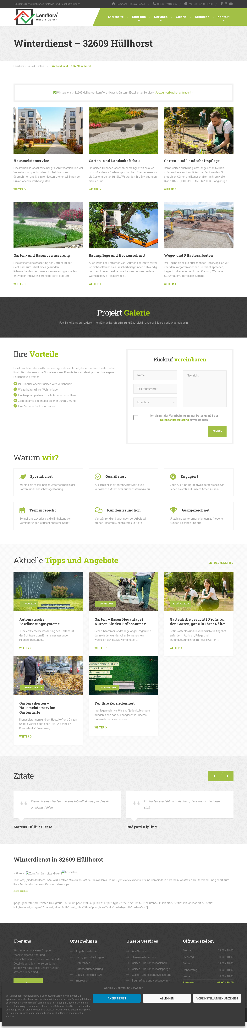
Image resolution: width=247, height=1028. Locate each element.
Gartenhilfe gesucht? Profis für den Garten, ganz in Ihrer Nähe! (197, 621)
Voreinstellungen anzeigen (217, 998)
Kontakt (223, 17)
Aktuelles (202, 17)
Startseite (116, 17)
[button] (225, 776)
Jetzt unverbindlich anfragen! (173, 92)
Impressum (83, 980)
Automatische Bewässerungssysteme (39, 621)
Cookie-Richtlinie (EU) (89, 974)
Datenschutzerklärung (174, 419)
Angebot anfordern (87, 951)
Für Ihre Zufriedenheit (115, 703)
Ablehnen (167, 998)
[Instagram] (226, 3)
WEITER (18, 189)
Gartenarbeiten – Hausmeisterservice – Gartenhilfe (38, 708)
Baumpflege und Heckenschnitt (117, 255)
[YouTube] (231, 3)
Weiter (24, 648)
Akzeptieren (117, 998)
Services (160, 17)
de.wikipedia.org (21, 891)
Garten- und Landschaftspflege (192, 160)
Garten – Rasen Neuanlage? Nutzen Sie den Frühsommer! (120, 621)
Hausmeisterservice (31, 160)
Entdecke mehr (220, 562)
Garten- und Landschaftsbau (114, 160)
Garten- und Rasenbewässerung (42, 255)
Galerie (181, 17)
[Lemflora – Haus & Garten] (36, 17)
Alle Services (140, 951)
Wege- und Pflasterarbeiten (188, 255)
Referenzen (83, 963)
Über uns (139, 17)
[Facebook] (221, 3)
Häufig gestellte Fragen (90, 957)
